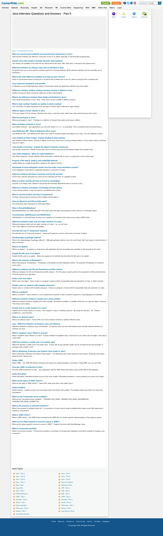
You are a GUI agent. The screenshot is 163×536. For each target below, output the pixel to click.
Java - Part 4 (65, 476)
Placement (49, 8)
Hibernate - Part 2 (22, 508)
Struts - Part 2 (66, 502)
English (34, 8)
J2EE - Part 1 (20, 497)
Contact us (70, 521)
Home (14, 51)
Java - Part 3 (20, 476)
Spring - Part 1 (66, 508)
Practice (116, 3)
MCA (87, 8)
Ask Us (89, 521)
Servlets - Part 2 (67, 499)
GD (41, 8)
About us (61, 521)
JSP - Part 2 (20, 491)
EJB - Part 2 (65, 494)
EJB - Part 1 (65, 491)
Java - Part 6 (65, 479)
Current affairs (65, 8)
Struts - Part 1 (21, 502)
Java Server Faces (68, 511)
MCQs (114, 17)
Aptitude (14, 8)
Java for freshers (67, 482)
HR (56, 8)
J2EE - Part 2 (66, 497)
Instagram (106, 521)
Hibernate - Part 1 (67, 505)
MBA (93, 8)
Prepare (105, 3)
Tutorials (134, 17)
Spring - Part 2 (21, 511)
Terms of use (80, 521)
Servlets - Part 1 (21, 499)
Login (119, 8)
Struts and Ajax (21, 505)
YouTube (97, 521)
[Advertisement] (59, 32)
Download (144, 17)
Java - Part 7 (20, 482)
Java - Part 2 (65, 473)
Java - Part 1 (20, 473)
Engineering (78, 8)
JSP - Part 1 (65, 488)
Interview (5, 8)
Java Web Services (22, 514)
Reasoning (25, 8)
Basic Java (20, 485)
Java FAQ (19, 488)
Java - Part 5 (20, 479)
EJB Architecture (21, 494)
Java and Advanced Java (25, 51)
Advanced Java (66, 485)
